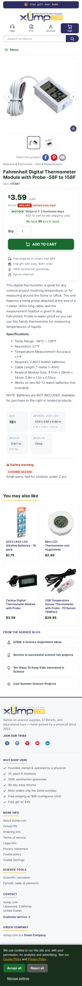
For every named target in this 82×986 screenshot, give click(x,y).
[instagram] (17, 743)
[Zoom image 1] (41, 96)
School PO (10, 826)
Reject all (37, 968)
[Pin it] (54, 157)
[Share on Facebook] (45, 157)
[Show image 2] (48, 142)
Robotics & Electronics (17, 164)
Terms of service (14, 837)
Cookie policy (12, 854)
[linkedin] (48, 743)
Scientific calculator (16, 877)
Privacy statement (15, 848)
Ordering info (12, 832)
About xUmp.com (14, 820)
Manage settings (18, 978)
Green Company (35, 935)
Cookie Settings (13, 860)
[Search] (72, 38)
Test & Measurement (48, 164)
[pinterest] (27, 743)
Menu (14, 50)
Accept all (14, 968)
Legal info (9, 843)
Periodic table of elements (20, 883)
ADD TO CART (44, 244)
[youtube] (37, 743)
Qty (11, 231)
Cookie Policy (12, 959)
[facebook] (7, 743)
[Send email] (62, 157)
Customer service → (16, 917)
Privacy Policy (37, 959)
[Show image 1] (33, 142)
